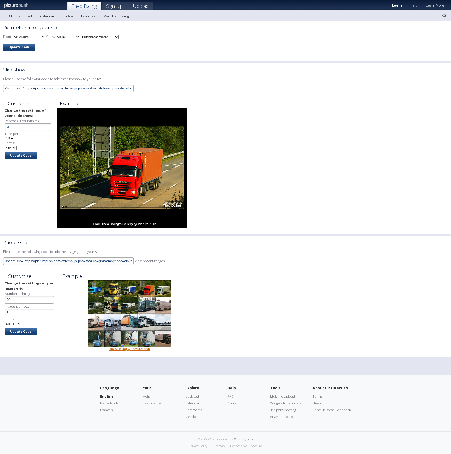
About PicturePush (330, 387)
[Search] (444, 15)
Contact (234, 403)
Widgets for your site (286, 403)
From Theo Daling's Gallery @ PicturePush (124, 224)
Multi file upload (282, 396)
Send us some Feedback (332, 410)
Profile (68, 16)
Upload (141, 6)
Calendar (47, 16)
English (106, 396)
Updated (192, 396)
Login (397, 5)
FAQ (231, 396)
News (317, 403)
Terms (317, 396)
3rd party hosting (283, 410)
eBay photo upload (285, 416)
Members (192, 416)
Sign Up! (114, 6)
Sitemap (219, 446)
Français (106, 410)
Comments (193, 410)
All (30, 16)
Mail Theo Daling (116, 16)
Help (414, 5)
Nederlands (109, 403)
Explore (192, 387)
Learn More (435, 5)
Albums (14, 16)
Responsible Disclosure (246, 446)
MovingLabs (243, 439)
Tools (275, 387)
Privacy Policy (198, 446)
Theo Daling (84, 6)
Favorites (88, 16)
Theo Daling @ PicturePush (129, 349)
